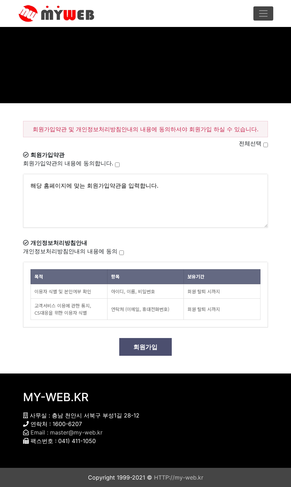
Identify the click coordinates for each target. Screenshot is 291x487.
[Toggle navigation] (263, 13)
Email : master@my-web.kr (67, 432)
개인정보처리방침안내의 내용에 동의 (70, 251)
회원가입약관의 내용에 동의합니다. (68, 163)
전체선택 (250, 143)
